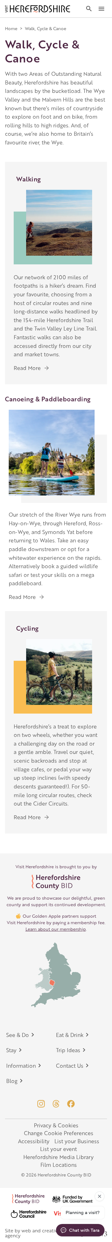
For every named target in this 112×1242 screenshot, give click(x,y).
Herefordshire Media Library (58, 1156)
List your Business (76, 1141)
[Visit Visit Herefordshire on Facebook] (71, 1104)
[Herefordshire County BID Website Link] (56, 882)
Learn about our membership (56, 929)
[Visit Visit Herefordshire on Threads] (56, 1104)
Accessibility (33, 1141)
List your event (58, 1148)
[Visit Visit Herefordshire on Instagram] (41, 1104)
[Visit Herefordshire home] (37, 8)
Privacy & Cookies (56, 1125)
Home (11, 28)
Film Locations (58, 1164)
